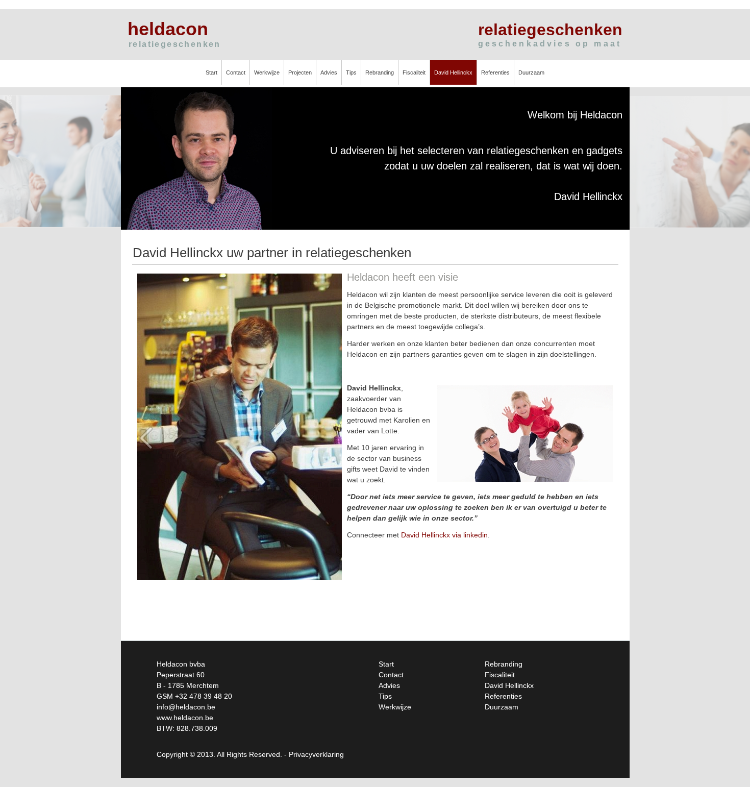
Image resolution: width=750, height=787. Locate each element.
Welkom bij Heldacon (575, 114)
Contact (235, 72)
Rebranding (379, 72)
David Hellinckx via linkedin (444, 535)
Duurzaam (531, 72)
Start (211, 72)
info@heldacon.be (186, 707)
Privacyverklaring (316, 754)
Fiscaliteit (414, 72)
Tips (351, 72)
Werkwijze (267, 72)
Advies (328, 72)
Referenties (495, 72)
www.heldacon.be (185, 718)
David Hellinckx (453, 72)
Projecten (300, 72)
